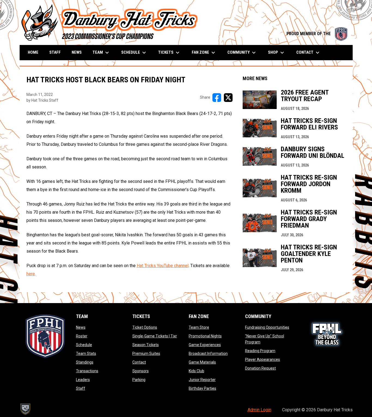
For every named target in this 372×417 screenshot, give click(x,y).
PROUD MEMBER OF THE (316, 33)
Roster (81, 336)
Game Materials (202, 362)
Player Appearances (262, 359)
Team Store (199, 327)
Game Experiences (205, 345)
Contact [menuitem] (308, 52)
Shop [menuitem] (276, 52)
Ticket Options (144, 327)
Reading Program (260, 351)
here (30, 273)
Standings (84, 362)
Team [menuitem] (101, 52)
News (81, 327)
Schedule (84, 345)
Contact (139, 362)
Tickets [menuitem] (169, 52)
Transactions (87, 371)
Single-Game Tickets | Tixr (154, 336)
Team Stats (86, 353)
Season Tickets (145, 345)
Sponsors (140, 371)
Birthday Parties (202, 388)
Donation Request (260, 368)
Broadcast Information (208, 353)
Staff (80, 388)
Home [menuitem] (33, 52)
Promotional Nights (205, 336)
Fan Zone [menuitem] (204, 52)
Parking (138, 379)
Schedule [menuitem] (134, 52)
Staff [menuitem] (55, 52)
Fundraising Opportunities (267, 327)
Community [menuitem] (242, 52)
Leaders (83, 379)
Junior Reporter (202, 379)
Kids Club (196, 371)
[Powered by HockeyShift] (25, 409)
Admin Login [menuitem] (259, 409)
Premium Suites (146, 353)
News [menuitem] (77, 52)
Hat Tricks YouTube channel (162, 265)
